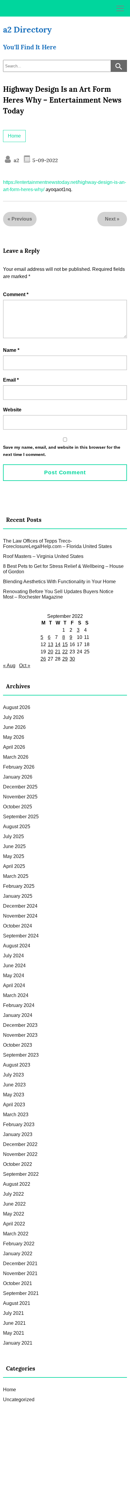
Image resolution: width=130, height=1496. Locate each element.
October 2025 (17, 806)
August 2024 (16, 945)
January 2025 (17, 896)
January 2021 (17, 1343)
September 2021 (21, 1293)
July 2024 (13, 955)
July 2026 (13, 717)
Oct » (24, 665)
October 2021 (17, 1283)
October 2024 (17, 925)
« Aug (9, 665)
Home (14, 135)
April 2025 (14, 866)
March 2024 (15, 995)
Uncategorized (18, 1399)
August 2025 (16, 826)
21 (57, 651)
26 (43, 658)
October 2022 (17, 1164)
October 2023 (17, 1045)
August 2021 (16, 1303)
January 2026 (17, 776)
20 (50, 651)
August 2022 (16, 1184)
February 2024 (18, 1005)
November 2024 (20, 915)
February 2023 (18, 1124)
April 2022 (14, 1223)
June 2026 (14, 727)
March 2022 (15, 1233)
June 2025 (14, 846)
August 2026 (16, 707)
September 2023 (21, 1055)
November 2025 (20, 796)
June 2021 (14, 1323)
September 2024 (21, 935)
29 (65, 658)
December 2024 (20, 906)
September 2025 (21, 816)
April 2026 (14, 747)
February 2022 (18, 1243)
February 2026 (18, 767)
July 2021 (13, 1313)
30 (72, 658)
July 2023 (13, 1074)
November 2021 (20, 1273)
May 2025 (13, 856)
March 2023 (15, 1114)
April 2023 (14, 1104)
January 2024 (17, 1015)
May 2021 (13, 1333)
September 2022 (21, 1174)
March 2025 (15, 876)
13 (50, 644)
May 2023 (13, 1094)
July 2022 (13, 1194)
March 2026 (15, 757)
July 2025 (13, 836)
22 (65, 651)
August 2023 (16, 1064)
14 (57, 644)
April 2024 (14, 985)
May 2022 (13, 1213)
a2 (15, 160)
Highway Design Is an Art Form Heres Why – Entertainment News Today (62, 100)
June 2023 (14, 1084)
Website (12, 409)
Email (11, 380)
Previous (21, 218)
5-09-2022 (44, 160)
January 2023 (17, 1134)
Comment (15, 294)
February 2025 (18, 886)
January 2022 (17, 1253)
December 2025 (20, 786)
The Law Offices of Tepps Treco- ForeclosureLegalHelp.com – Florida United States (57, 543)
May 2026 (13, 737)
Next (110, 218)
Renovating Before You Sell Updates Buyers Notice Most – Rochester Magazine (58, 594)
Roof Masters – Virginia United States (43, 556)
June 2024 (14, 965)
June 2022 (14, 1203)
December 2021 (20, 1263)
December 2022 (20, 1144)
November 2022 (20, 1154)
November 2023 (20, 1035)
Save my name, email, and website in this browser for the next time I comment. (61, 451)
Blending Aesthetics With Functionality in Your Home (59, 581)
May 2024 (13, 975)
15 (65, 644)
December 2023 (20, 1025)
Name (11, 350)
